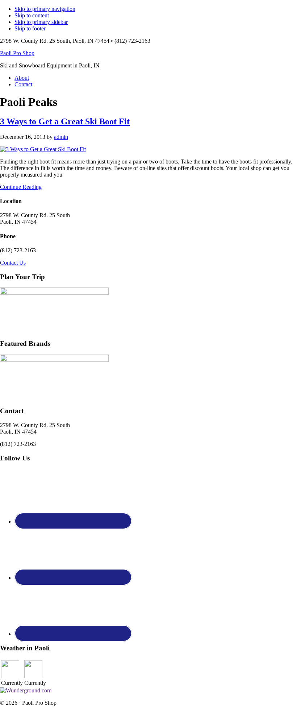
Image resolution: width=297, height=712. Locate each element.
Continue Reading (21, 187)
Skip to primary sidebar (41, 22)
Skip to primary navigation (44, 9)
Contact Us (13, 263)
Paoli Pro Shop (17, 53)
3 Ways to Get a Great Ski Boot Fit (65, 121)
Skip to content (31, 15)
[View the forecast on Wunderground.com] (25, 690)
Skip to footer (30, 28)
